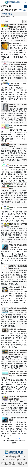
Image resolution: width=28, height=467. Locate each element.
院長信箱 (11, 463)
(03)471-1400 (10, 460)
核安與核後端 (22, 10)
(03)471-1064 (21, 460)
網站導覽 (3, 463)
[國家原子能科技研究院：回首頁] (14, 2)
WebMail (21, 465)
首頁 (2, 10)
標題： (7, 21)
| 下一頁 (16, 438)
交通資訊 (19, 463)
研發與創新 (8, 10)
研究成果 (14, 10)
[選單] (25, 2)
